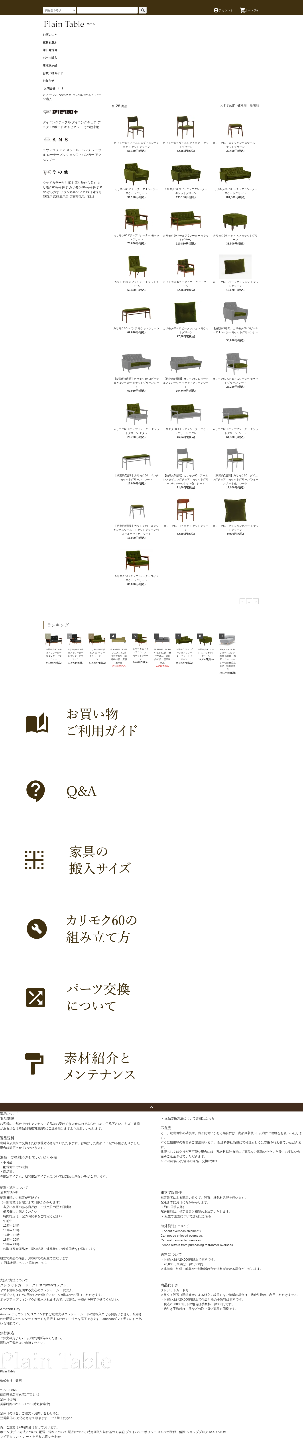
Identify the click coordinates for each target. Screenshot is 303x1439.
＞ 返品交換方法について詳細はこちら (187, 1118)
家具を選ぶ (51, 42)
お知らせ (50, 80)
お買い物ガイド (54, 73)
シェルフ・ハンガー (80, 154)
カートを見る (32, 1436)
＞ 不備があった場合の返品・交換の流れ (189, 1161)
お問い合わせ (51, 1436)
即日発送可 (51, 50)
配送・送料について (53, 1432)
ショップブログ (197, 1432)
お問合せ (49, 88)
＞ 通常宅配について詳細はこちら (23, 1263)
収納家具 (65, 94)
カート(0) (251, 10)
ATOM (222, 1432)
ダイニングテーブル (57, 122)
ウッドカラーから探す (58, 182)
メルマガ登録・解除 (171, 1432)
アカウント (226, 10)
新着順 (254, 105)
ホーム (4, 1432)
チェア (60, 150)
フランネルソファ (72, 192)
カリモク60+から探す (84, 187)
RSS (212, 1432)
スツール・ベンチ (78, 150)
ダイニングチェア (84, 122)
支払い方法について (24, 1432)
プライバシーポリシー (141, 1432)
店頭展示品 (51, 65)
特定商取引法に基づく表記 (106, 1432)
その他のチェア (83, 94)
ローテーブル (56, 154)
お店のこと (51, 34)
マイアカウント (11, 1436)
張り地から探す (85, 182)
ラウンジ (49, 150)
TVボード (56, 127)
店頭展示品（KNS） (83, 196)
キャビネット (73, 127)
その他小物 (91, 127)
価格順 (242, 105)
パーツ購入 (51, 57)
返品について (77, 1432)
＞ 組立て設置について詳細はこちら (186, 1216)
